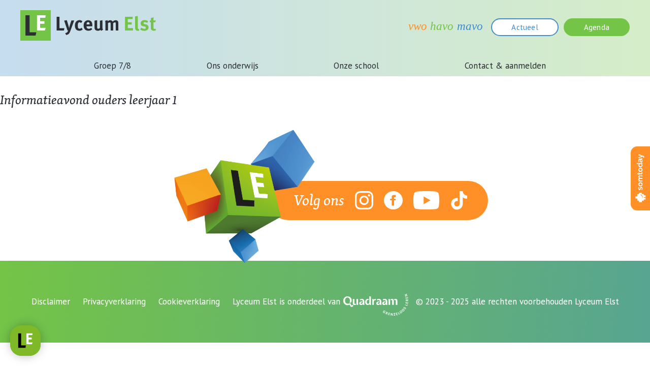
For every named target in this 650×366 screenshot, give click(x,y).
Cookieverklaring (189, 301)
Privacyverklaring (114, 301)
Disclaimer (50, 301)
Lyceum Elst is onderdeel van (286, 301)
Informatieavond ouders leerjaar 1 (88, 99)
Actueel (524, 27)
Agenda (596, 27)
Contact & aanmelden (505, 65)
